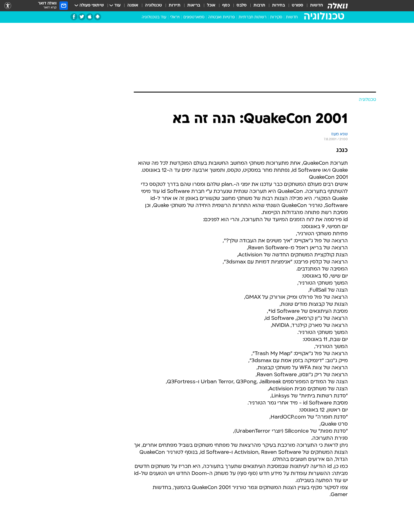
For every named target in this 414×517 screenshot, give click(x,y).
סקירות (276, 17)
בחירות (278, 5)
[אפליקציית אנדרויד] (97, 16)
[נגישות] (7, 5)
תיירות (175, 5)
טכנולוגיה (153, 5)
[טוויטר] (81, 16)
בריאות (193, 5)
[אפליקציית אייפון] (89, 16)
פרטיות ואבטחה (221, 17)
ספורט (297, 5)
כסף (226, 5)
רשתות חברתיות (252, 17)
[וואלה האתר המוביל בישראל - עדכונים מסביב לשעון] (338, 5)
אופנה (132, 5)
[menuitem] (313, 6)
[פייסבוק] (73, 16)
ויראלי (175, 17)
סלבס (242, 5)
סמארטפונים (193, 17)
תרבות (259, 5)
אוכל (211, 5)
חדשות (316, 5)
